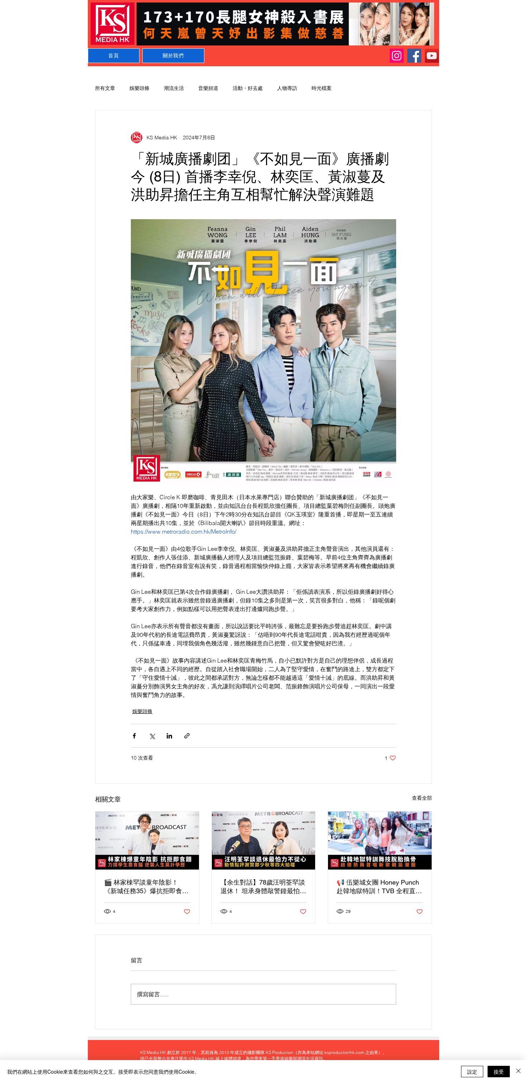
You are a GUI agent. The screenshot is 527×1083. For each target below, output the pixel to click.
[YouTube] (432, 56)
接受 (499, 1071)
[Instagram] (397, 56)
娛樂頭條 (139, 88)
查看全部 (422, 798)
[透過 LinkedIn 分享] (169, 735)
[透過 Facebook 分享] (134, 735)
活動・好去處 (248, 88)
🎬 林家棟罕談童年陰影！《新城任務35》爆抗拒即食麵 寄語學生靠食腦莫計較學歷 (146, 887)
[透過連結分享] (187, 735)
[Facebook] (414, 56)
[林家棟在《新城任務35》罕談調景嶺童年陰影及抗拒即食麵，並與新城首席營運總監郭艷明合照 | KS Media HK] (147, 841)
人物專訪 (287, 88)
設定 (472, 1071)
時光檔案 (322, 88)
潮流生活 (174, 88)
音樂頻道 (208, 88)
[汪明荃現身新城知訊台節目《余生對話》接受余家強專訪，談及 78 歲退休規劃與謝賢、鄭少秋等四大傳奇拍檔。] (263, 841)
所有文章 (105, 88)
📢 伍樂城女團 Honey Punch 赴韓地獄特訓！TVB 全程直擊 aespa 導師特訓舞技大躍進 (379, 887)
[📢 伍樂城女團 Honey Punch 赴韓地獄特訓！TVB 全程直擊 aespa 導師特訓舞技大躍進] (380, 841)
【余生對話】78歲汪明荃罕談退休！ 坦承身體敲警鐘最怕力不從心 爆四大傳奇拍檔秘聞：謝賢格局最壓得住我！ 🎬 (263, 887)
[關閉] (518, 1071)
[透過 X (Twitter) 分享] (151, 735)
